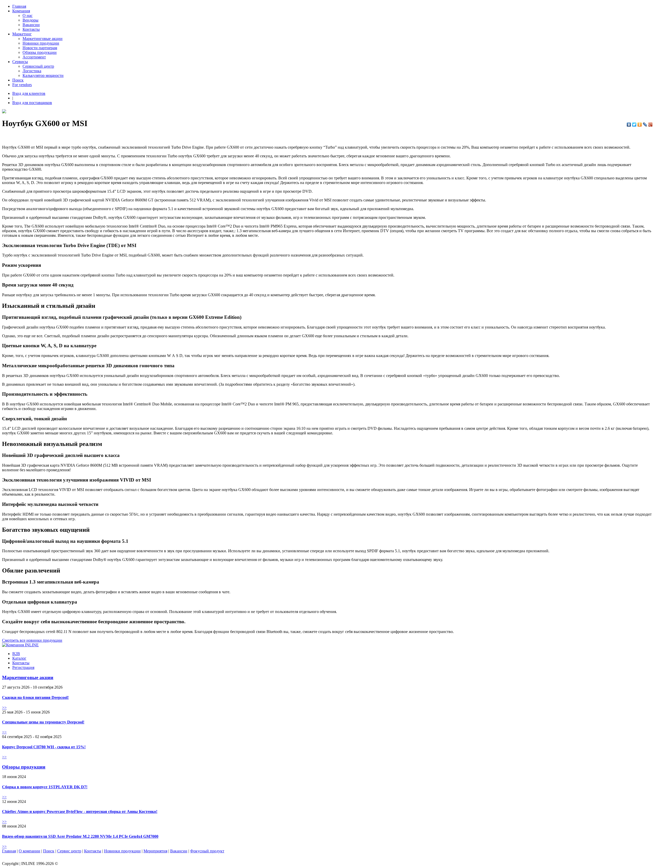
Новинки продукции (41, 43)
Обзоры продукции (40, 52)
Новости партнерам (40, 48)
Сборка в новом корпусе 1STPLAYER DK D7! (44, 787)
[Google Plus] (650, 124)
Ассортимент (34, 57)
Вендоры (30, 20)
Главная (19, 6)
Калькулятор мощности (43, 75)
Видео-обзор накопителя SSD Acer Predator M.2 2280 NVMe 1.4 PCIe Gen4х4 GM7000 (80, 836)
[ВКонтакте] (629, 124)
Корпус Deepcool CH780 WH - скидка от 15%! (44, 747)
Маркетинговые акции (43, 38)
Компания (21, 11)
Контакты (31, 29)
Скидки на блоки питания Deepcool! (35, 697)
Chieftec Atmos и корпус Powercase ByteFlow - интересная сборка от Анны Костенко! (79, 811)
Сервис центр (69, 851)
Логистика (32, 71)
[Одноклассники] (639, 124)
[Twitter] (634, 124)
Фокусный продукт (207, 851)
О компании (29, 851)
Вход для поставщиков (32, 102)
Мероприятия (155, 851)
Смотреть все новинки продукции (32, 640)
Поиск (18, 80)
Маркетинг (22, 34)
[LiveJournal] (645, 124)
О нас (28, 15)
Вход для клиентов (28, 93)
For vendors (22, 85)
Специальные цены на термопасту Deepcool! (43, 722)
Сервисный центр (38, 66)
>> (4, 707)
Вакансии (31, 25)
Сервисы (20, 61)
